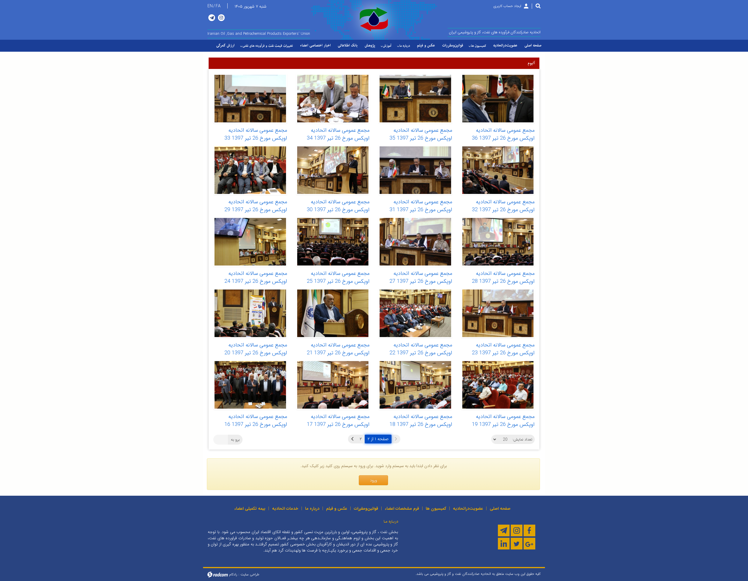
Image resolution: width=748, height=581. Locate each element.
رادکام (233, 574)
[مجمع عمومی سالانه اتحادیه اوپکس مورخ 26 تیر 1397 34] (333, 99)
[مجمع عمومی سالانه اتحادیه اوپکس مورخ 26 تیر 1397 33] (250, 99)
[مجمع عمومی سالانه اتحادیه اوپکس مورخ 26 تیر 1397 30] (333, 170)
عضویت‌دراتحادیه (468, 508)
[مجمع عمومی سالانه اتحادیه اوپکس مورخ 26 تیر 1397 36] (498, 99)
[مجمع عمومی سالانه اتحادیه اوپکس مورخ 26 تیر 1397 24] (250, 242)
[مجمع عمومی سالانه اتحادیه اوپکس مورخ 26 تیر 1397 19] (498, 385)
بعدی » (352, 439)
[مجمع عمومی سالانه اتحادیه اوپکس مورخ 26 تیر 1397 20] (250, 313)
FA (218, 6)
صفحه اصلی (500, 508)
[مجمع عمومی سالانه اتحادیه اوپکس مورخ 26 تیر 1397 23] (498, 313)
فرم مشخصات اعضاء (402, 508)
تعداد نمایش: (522, 440)
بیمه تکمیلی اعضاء (249, 508)
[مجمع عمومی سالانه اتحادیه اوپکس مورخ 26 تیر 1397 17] (333, 385)
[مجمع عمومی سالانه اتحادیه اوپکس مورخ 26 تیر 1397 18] (415, 385)
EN (210, 6)
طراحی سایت (249, 574)
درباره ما (312, 508)
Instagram (221, 17)
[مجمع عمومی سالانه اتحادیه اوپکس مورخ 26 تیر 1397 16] (250, 385)
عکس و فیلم (336, 508)
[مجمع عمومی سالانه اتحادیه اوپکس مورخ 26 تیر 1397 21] (333, 313)
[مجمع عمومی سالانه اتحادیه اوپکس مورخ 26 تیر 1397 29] (250, 170)
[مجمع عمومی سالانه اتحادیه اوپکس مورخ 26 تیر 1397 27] (415, 242)
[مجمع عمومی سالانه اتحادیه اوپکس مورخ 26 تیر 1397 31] (415, 170)
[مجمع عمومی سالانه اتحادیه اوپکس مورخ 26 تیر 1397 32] (498, 170)
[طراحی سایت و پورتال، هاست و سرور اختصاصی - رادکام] (217, 574)
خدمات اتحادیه (285, 508)
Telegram (211, 17)
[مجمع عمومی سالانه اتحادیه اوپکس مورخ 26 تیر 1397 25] (333, 242)
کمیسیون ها (436, 508)
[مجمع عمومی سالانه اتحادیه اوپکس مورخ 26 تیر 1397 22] (415, 313)
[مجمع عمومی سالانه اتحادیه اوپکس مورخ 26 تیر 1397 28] (498, 242)
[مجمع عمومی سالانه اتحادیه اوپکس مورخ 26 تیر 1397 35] (415, 99)
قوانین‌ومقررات (366, 508)
